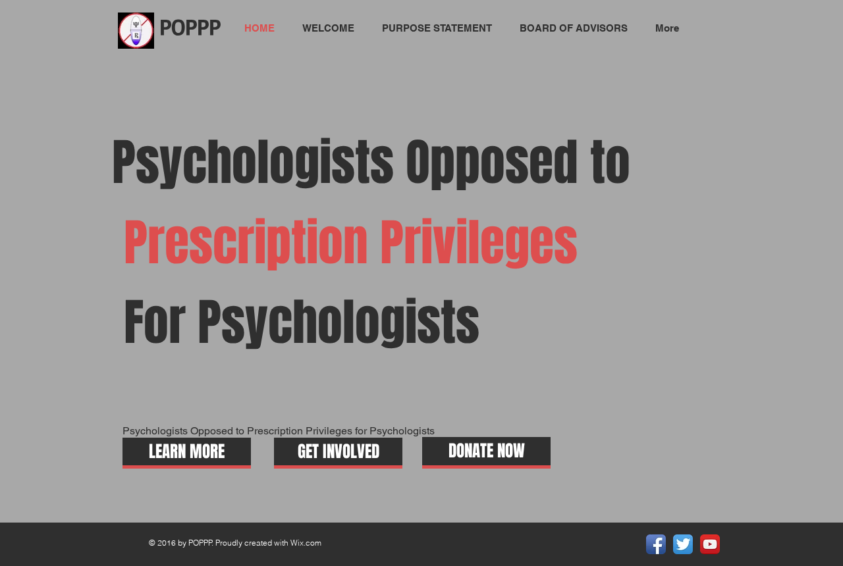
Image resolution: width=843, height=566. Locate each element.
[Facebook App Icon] (656, 544)
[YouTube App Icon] (710, 544)
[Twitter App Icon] (683, 544)
